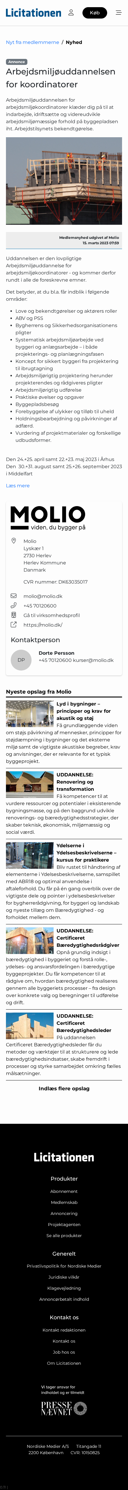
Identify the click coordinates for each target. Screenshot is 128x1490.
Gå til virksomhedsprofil (52, 615)
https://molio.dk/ (43, 625)
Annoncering (64, 1213)
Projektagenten (64, 1224)
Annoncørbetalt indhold (64, 1299)
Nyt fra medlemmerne (32, 42)
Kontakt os (64, 1341)
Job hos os (64, 1352)
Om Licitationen (64, 1363)
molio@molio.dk (43, 596)
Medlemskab (64, 1202)
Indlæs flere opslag (64, 1088)
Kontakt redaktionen (64, 1330)
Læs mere (18, 485)
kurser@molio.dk (93, 660)
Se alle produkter (64, 1235)
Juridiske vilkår (64, 1277)
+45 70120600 (40, 606)
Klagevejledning (64, 1288)
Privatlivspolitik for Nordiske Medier (64, 1266)
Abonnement (64, 1191)
